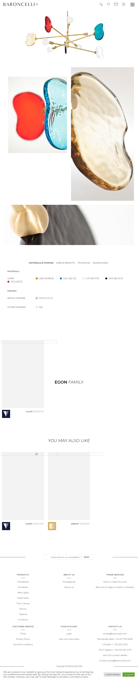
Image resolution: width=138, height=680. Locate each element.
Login (69, 633)
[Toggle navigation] (132, 4)
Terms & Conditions (23, 644)
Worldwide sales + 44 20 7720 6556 (115, 639)
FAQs (23, 633)
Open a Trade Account (115, 582)
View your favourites (69, 639)
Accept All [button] (128, 674)
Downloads (100, 262)
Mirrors (23, 609)
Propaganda (69, 582)
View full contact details (115, 655)
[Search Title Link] (101, 4)
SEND (86, 557)
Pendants (23, 587)
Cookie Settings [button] (112, 674)
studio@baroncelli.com (115, 633)
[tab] (42, 262)
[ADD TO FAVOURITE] (42, 415)
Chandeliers (23, 582)
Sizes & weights (65, 262)
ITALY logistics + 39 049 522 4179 (115, 650)
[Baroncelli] (22, 4)
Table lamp (23, 598)
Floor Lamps (23, 603)
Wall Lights (23, 592)
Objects (23, 614)
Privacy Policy (23, 639)
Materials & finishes (41, 262)
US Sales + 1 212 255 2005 (115, 644)
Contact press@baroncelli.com (115, 660)
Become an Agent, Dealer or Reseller (115, 587)
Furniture (23, 619)
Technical (83, 262)
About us (69, 587)
